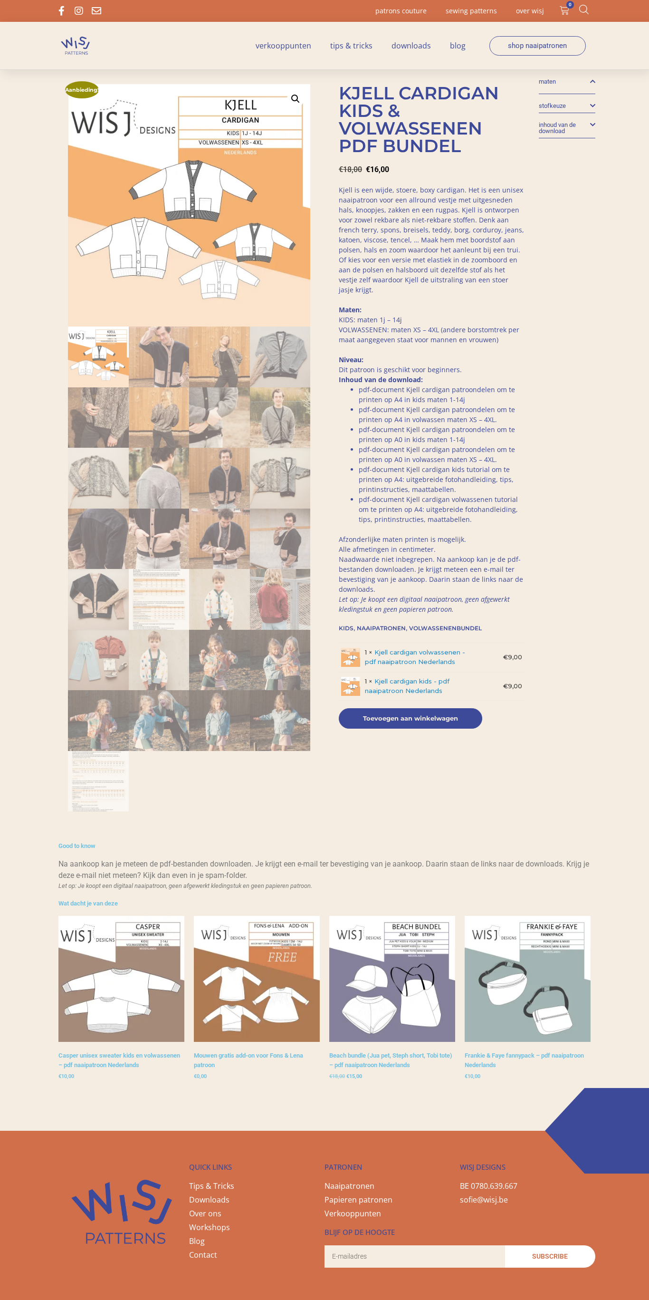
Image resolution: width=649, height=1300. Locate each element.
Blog (458, 45)
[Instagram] (78, 11)
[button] (295, 98)
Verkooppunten (283, 45)
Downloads (411, 45)
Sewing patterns (471, 10)
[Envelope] (96, 11)
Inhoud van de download (557, 128)
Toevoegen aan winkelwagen (410, 718)
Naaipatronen (381, 628)
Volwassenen (433, 628)
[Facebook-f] (61, 11)
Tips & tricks (351, 45)
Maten (547, 81)
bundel (469, 628)
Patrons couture (401, 10)
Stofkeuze (552, 105)
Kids (346, 628)
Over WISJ (530, 10)
